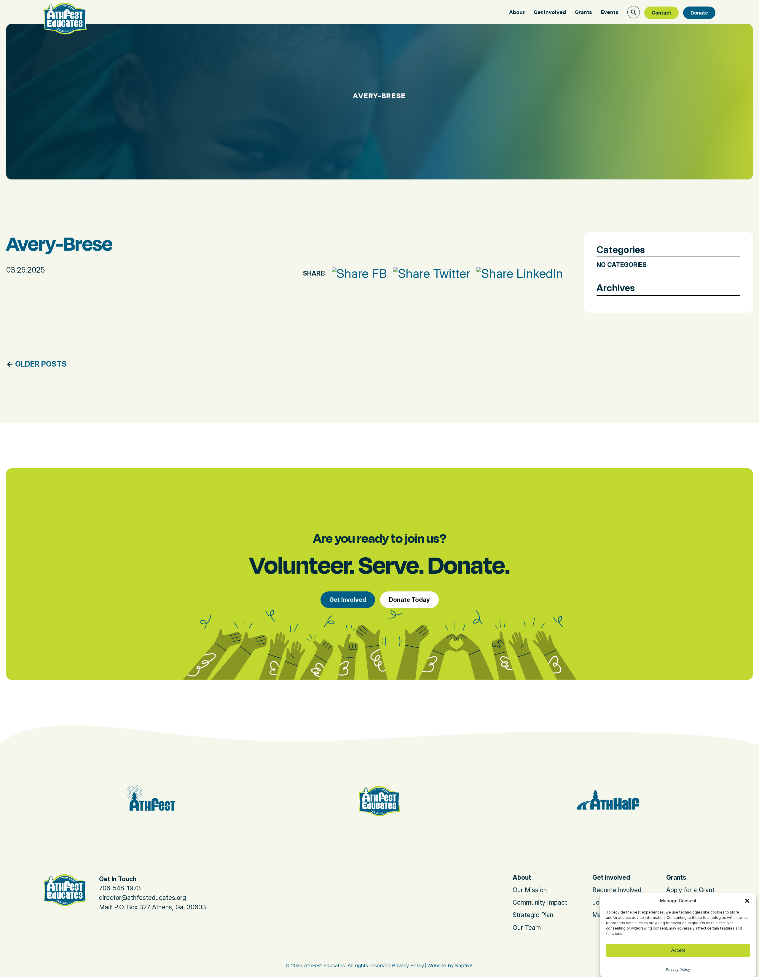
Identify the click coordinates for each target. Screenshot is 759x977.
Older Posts (41, 363)
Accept (678, 950)
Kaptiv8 (464, 965)
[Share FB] (356, 273)
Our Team (527, 928)
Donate (699, 13)
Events (609, 12)
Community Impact (540, 902)
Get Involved (550, 12)
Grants (583, 12)
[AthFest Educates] (65, 11)
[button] (747, 901)
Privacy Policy (678, 969)
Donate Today (409, 599)
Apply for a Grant (690, 890)
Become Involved (616, 890)
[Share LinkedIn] (516, 273)
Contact (661, 13)
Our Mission (530, 890)
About (517, 12)
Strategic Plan (533, 915)
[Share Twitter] (428, 273)
